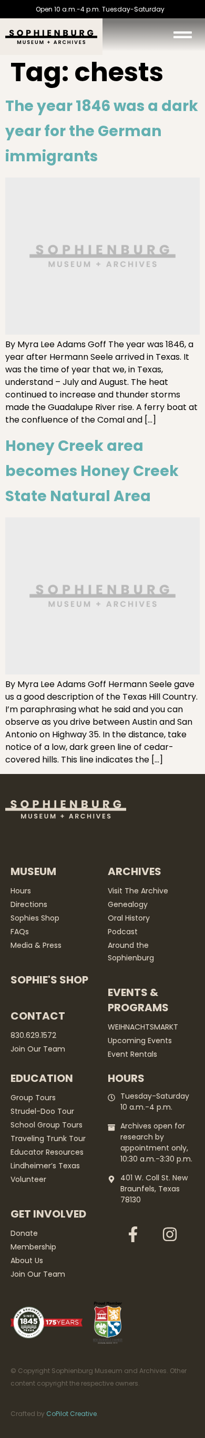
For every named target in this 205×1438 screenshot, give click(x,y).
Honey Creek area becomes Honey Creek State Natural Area (92, 471)
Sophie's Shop (49, 979)
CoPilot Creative (71, 1413)
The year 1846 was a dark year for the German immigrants (101, 131)
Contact (38, 1016)
